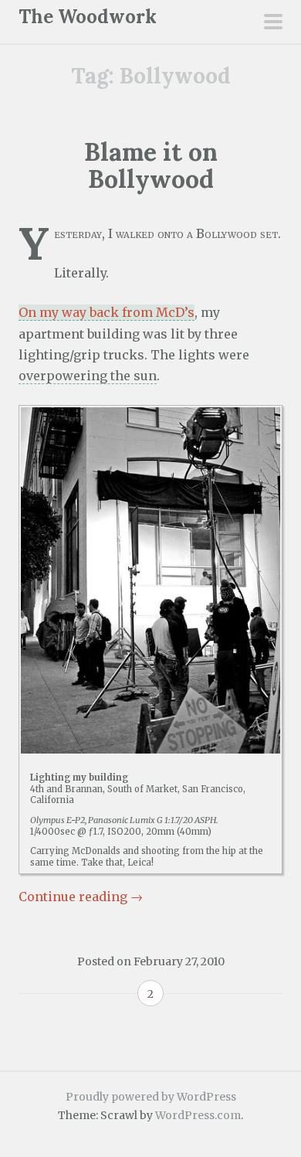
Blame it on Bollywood (151, 165)
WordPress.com (198, 1115)
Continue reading (81, 896)
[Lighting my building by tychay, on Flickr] (150, 580)
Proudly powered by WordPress (151, 1097)
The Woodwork (88, 17)
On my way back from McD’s (106, 312)
